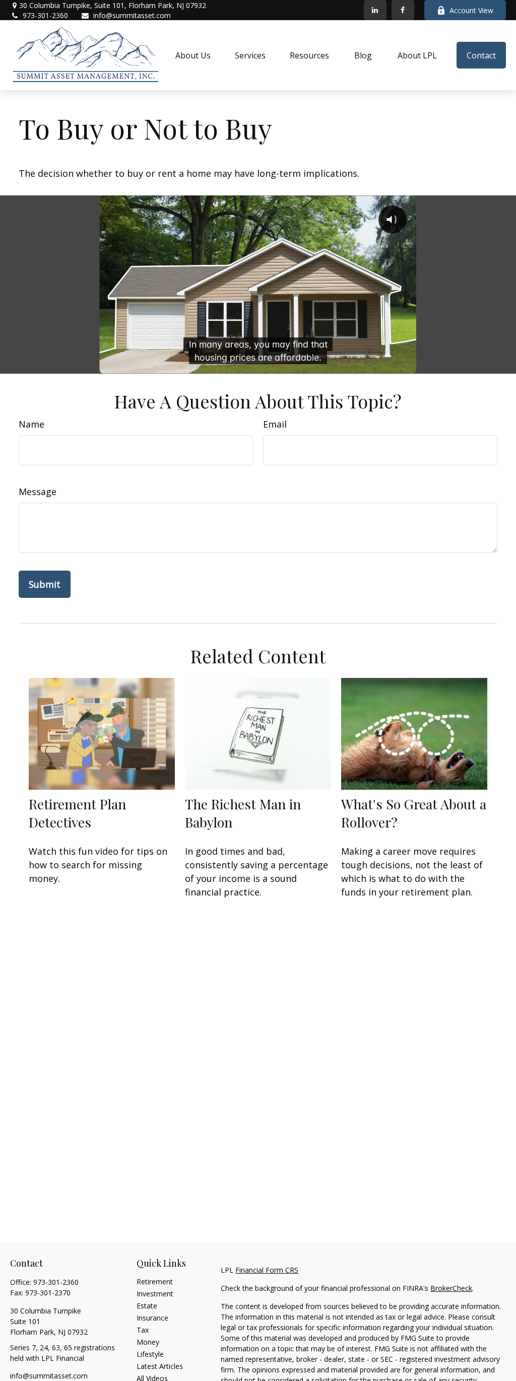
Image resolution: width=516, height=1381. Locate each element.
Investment (155, 1293)
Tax (143, 1330)
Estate (147, 1305)
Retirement (155, 1281)
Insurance (152, 1318)
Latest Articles (160, 1366)
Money (148, 1342)
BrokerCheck (451, 1288)
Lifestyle (150, 1354)
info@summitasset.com (132, 15)
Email (275, 424)
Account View (471, 10)
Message (37, 492)
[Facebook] (403, 10)
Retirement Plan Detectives (77, 813)
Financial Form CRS (266, 1270)
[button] (193, 55)
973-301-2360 (45, 15)
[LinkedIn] (375, 10)
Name (31, 424)
